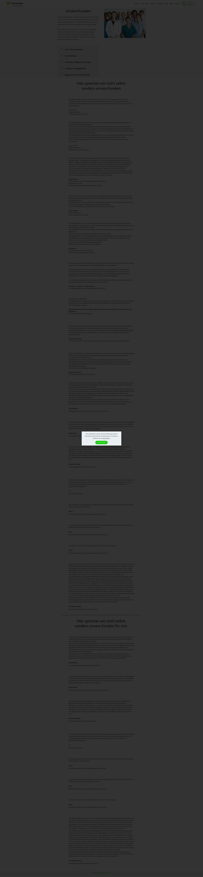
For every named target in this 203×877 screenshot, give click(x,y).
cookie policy (106, 438)
